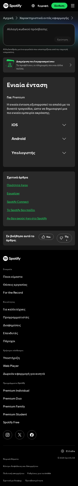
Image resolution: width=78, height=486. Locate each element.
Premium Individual (16, 390)
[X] (19, 434)
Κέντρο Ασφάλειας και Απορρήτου (20, 466)
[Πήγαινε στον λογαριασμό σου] (69, 65)
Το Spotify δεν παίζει (21, 210)
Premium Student (15, 414)
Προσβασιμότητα (34, 480)
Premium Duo (12, 398)
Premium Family (14, 406)
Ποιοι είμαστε (13, 277)
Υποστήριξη (11, 358)
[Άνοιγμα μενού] (72, 5)
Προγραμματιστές (16, 317)
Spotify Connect (18, 202)
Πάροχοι (9, 341)
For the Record (13, 292)
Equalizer (13, 193)
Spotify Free (11, 422)
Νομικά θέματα (11, 459)
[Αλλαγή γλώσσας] (33, 6)
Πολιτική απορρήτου (13, 473)
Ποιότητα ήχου (17, 185)
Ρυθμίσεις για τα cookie (39, 473)
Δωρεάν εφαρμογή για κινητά (24, 374)
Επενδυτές (10, 333)
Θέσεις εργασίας (15, 284)
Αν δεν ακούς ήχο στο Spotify (27, 218)
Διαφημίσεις (12, 325)
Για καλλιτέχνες (14, 309)
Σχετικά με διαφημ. (12, 480)
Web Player (11, 366)
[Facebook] (31, 434)
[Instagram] (7, 434)
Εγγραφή (43, 5)
